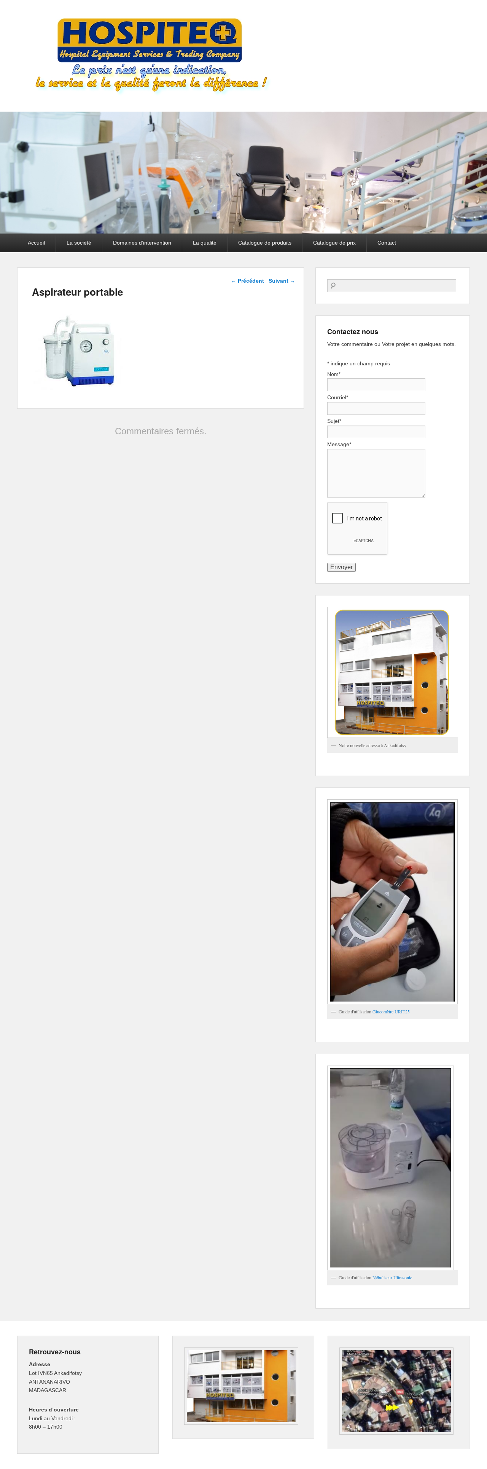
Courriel (337, 397)
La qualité (204, 243)
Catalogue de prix (334, 243)
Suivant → (282, 281)
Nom (334, 374)
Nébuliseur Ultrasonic (392, 1277)
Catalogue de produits (264, 243)
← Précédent (247, 281)
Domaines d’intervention (142, 243)
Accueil (36, 243)
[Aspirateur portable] (77, 388)
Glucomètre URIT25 (391, 1011)
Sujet (334, 421)
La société (79, 243)
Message (339, 444)
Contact (386, 243)
